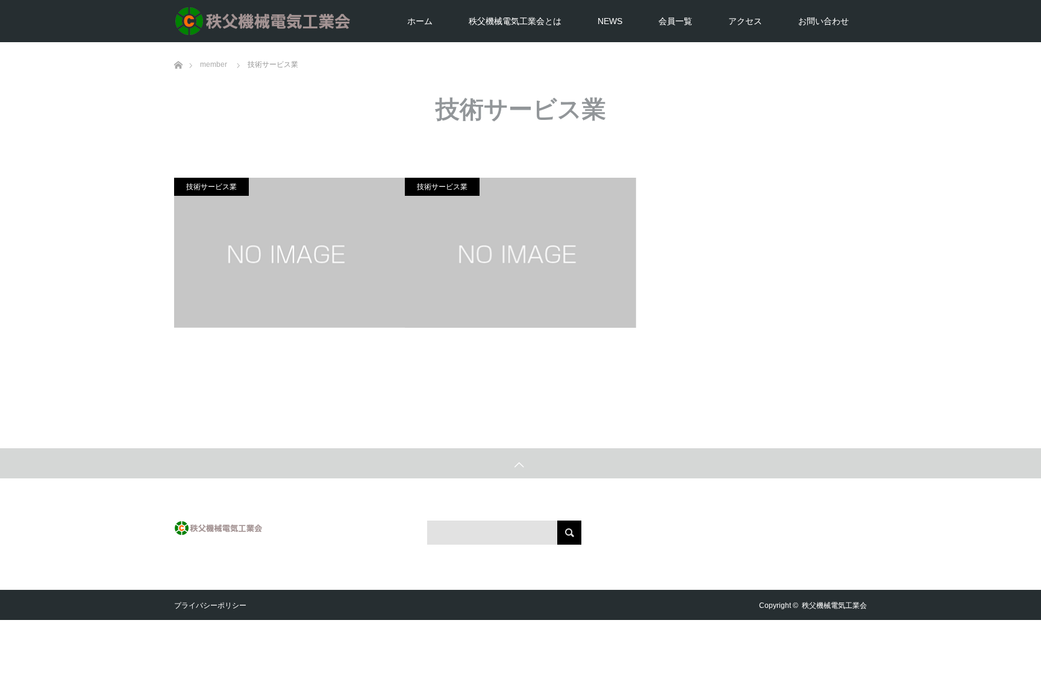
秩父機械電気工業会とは (515, 21)
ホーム (420, 21)
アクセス (745, 21)
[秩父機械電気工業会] (355, 21)
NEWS (610, 21)
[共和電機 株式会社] (289, 253)
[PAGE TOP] (520, 463)
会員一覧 (675, 21)
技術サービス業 (211, 187)
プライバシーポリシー (210, 605)
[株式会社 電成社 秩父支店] (520, 253)
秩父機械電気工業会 (834, 605)
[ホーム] (178, 46)
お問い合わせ (823, 21)
